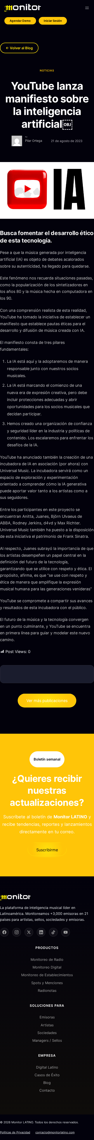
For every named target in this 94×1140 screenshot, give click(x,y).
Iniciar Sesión (53, 20)
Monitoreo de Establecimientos (47, 975)
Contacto (47, 1090)
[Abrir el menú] (87, 8)
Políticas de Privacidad (15, 1132)
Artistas (47, 1025)
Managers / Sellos (47, 1040)
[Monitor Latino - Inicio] (22, 8)
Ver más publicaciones (47, 700)
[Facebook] (4, 932)
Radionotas (47, 990)
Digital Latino (47, 1067)
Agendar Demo (20, 20)
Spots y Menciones (47, 983)
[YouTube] (65, 932)
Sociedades (47, 1033)
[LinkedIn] (41, 932)
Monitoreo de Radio (47, 959)
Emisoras (47, 1017)
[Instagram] (16, 932)
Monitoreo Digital (47, 967)
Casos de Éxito (47, 1075)
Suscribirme (47, 850)
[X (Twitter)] (28, 932)
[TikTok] (53, 932)
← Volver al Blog (19, 48)
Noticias (47, 70)
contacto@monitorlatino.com (55, 1132)
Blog (47, 1082)
